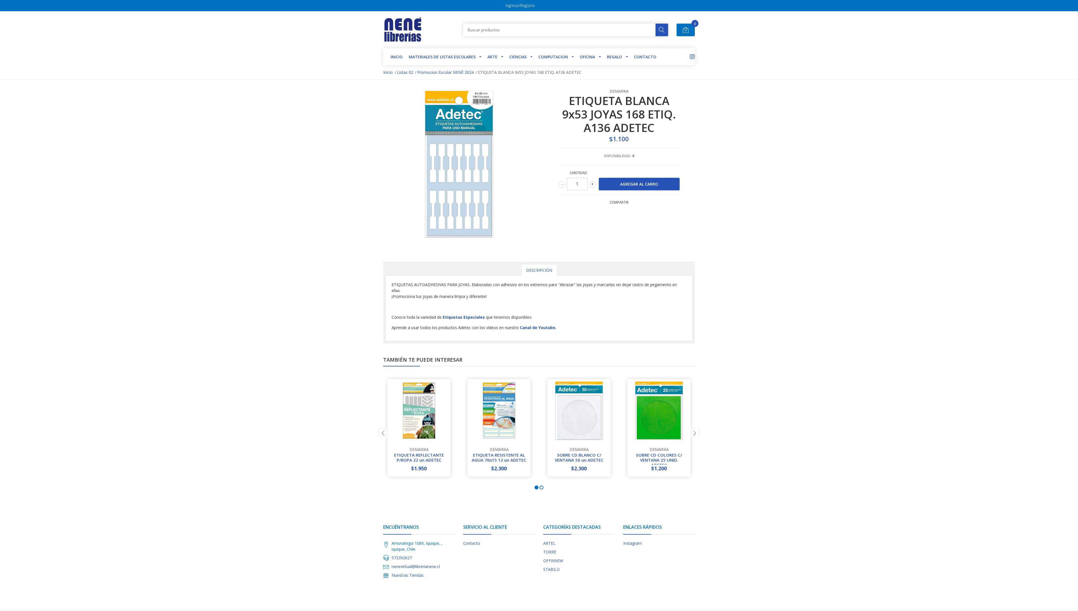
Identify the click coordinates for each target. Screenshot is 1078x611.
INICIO (396, 57)
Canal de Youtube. (538, 327)
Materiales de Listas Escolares (442, 57)
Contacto (645, 57)
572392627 (402, 557)
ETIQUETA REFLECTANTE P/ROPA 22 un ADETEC (419, 457)
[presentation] (383, 432)
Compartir (619, 202)
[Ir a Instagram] (692, 56)
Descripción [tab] (539, 270)
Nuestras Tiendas (408, 575)
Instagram (632, 543)
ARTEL (549, 543)
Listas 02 (405, 72)
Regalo (614, 57)
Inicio (388, 72)
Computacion (553, 57)
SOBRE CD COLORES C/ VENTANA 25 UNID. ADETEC (659, 460)
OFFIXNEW (553, 560)
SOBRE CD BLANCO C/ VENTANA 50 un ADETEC (579, 457)
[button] (536, 487)
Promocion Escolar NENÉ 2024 (445, 72)
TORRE (549, 552)
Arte (492, 57)
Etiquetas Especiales (464, 317)
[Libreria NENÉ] (403, 29)
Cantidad (578, 172)
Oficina (587, 57)
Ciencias (518, 57)
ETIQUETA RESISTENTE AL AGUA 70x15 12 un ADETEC (499, 457)
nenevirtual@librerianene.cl (416, 566)
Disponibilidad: (617, 156)
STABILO (551, 569)
